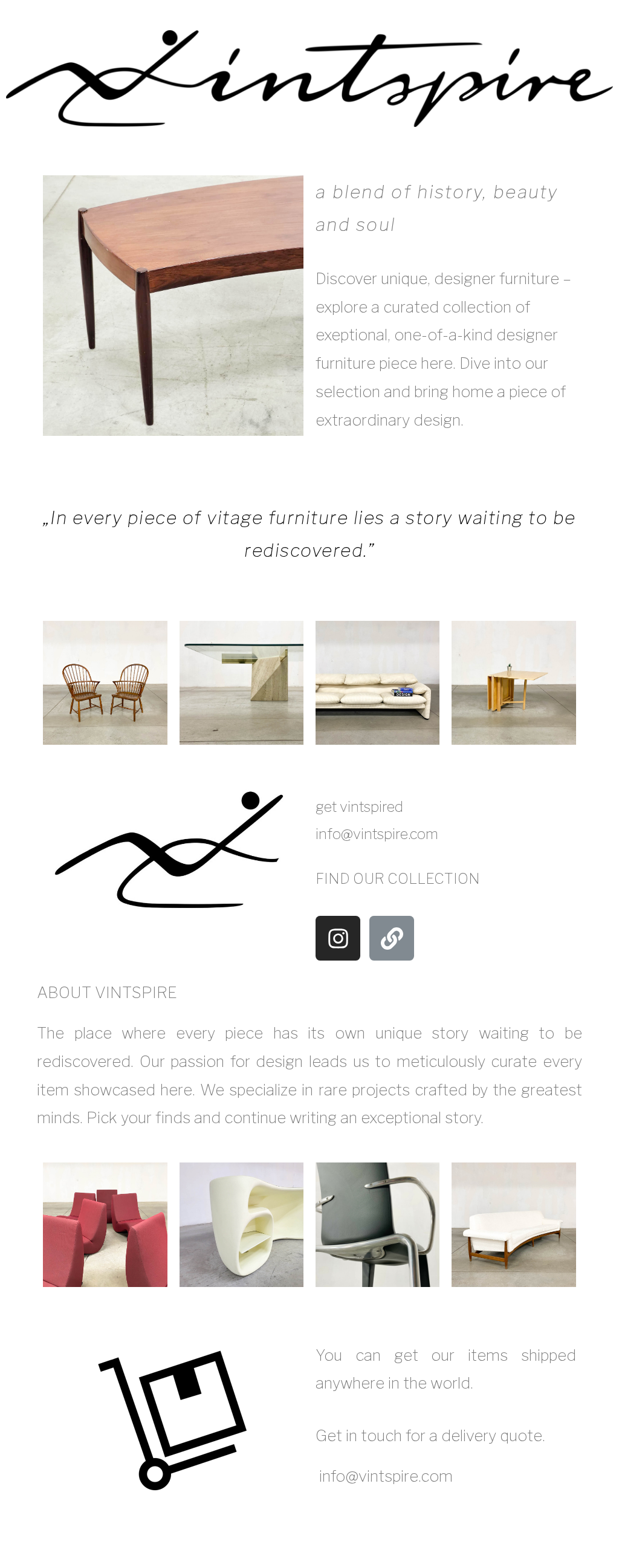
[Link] (391, 938)
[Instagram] (338, 938)
